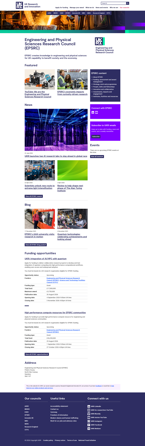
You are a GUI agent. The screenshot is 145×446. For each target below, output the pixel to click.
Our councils (124, 7)
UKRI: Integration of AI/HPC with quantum (45, 258)
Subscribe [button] (96, 137)
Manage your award (77, 7)
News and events (102, 7)
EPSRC (68, 13)
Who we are (114, 7)
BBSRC (56, 13)
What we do (90, 7)
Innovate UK (76, 13)
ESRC (61, 13)
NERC (89, 13)
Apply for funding (61, 7)
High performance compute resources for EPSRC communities (55, 312)
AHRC (49, 13)
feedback (99, 386)
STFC (108, 13)
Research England (98, 13)
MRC (83, 13)
